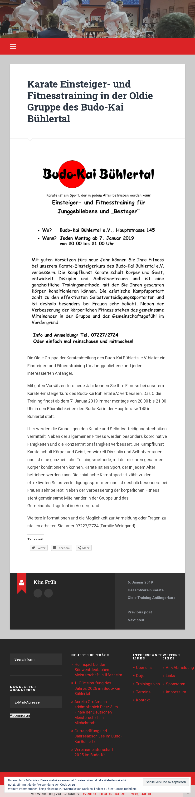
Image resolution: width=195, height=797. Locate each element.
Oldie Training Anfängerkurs (152, 598)
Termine (143, 692)
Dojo (140, 675)
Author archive (38, 593)
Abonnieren (20, 716)
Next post (136, 620)
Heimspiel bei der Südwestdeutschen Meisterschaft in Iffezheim (98, 669)
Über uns (144, 667)
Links (170, 675)
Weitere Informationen (104, 793)
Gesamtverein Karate (146, 590)
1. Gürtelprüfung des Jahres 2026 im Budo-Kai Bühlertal (97, 688)
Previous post (140, 612)
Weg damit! (141, 793)
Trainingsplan (148, 683)
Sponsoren (175, 683)
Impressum (176, 692)
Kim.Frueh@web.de (48, 593)
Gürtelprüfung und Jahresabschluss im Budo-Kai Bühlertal (98, 736)
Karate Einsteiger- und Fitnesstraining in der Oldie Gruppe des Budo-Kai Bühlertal (90, 101)
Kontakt (143, 700)
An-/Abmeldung (180, 667)
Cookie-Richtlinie (125, 789)
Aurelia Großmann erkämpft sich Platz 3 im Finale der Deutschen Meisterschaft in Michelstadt (96, 712)
